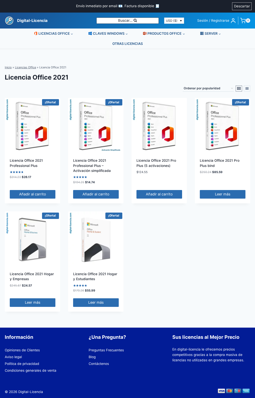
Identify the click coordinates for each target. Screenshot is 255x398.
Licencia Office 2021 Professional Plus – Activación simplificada (92, 166)
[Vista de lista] (247, 89)
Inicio (8, 67)
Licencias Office (25, 67)
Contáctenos (99, 364)
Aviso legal (13, 357)
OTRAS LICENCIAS (127, 44)
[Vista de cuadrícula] (239, 89)
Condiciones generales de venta (30, 370)
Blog (92, 357)
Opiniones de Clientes (22, 350)
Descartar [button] (242, 6)
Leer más (222, 194)
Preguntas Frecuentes (106, 350)
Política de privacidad (22, 364)
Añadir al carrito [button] (32, 194)
